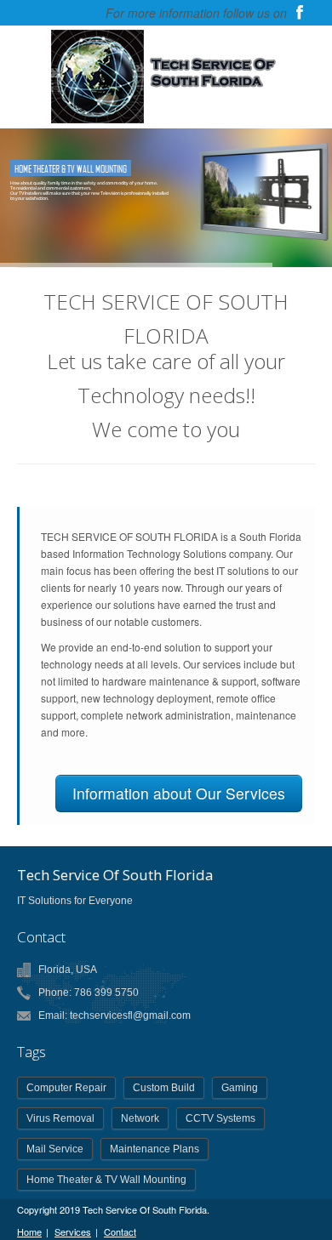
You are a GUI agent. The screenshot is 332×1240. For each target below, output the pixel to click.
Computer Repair (66, 1088)
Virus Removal (60, 1118)
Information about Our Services (178, 793)
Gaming (239, 1088)
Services (72, 1231)
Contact (120, 1231)
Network (140, 1118)
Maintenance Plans (154, 1149)
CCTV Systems (220, 1118)
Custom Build (164, 1088)
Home (29, 1231)
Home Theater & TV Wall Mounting (106, 1180)
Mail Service (54, 1149)
